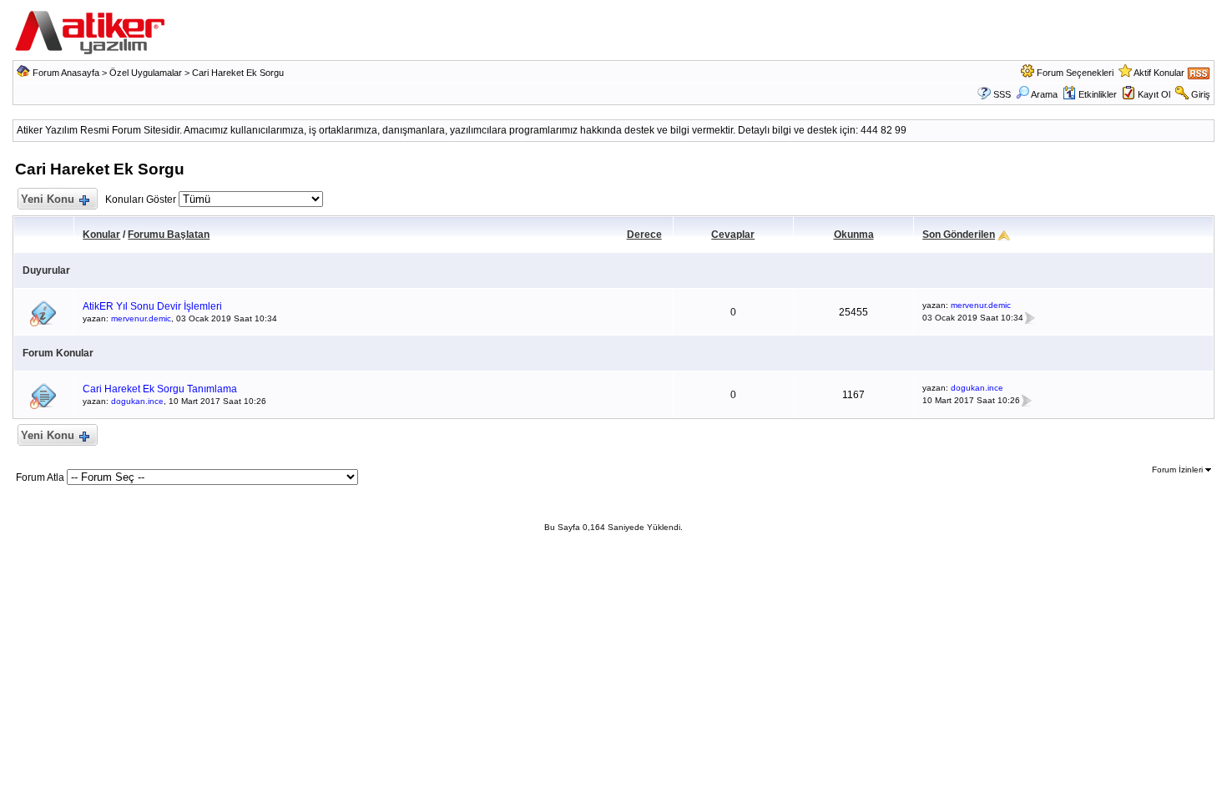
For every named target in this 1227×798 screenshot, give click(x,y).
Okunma (854, 234)
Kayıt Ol (1154, 94)
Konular (101, 234)
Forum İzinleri (1178, 469)
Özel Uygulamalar (145, 73)
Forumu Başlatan (169, 234)
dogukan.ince (137, 401)
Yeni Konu (48, 199)
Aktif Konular (1159, 73)
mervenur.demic (141, 318)
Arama (1044, 94)
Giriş (1200, 94)
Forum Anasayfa (66, 73)
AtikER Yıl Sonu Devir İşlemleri (152, 306)
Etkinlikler (1097, 94)
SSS (1002, 94)
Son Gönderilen (958, 234)
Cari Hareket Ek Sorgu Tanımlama (160, 389)
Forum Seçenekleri (1075, 73)
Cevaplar (733, 234)
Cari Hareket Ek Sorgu (238, 73)
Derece (644, 234)
